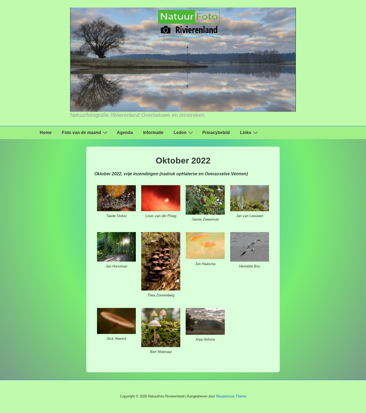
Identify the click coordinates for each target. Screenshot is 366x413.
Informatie (153, 132)
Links (245, 132)
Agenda (125, 132)
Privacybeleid (216, 132)
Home (46, 132)
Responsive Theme (231, 396)
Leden (180, 132)
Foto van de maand (81, 132)
